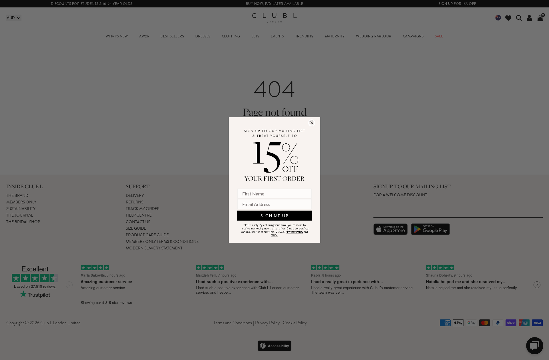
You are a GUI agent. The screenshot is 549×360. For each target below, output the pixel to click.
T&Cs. (274, 235)
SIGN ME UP (274, 215)
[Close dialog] (312, 123)
